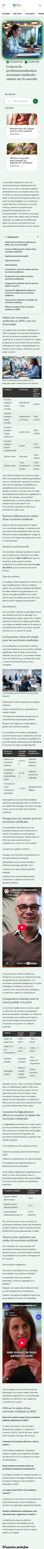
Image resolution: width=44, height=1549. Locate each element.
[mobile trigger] (4, 5)
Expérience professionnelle (16, 256)
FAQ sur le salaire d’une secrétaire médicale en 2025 (19, 308)
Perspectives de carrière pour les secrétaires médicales (19, 277)
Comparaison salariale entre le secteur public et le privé (21, 284)
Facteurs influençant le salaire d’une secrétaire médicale (20, 250)
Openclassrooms (25, 1231)
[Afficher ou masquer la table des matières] (28, 236)
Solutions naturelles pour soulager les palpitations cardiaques (21, 160)
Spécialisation (11, 265)
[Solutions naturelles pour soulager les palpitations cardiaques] (22, 148)
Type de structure (12, 260)
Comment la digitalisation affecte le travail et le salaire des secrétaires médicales (20, 292)
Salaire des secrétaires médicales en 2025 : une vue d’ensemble (20, 243)
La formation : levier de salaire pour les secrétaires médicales (21, 270)
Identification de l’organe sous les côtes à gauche (22, 129)
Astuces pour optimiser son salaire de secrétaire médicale (21, 301)
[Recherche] (40, 5)
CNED (36, 1231)
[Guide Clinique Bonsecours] (18, 5)
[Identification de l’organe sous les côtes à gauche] (22, 119)
